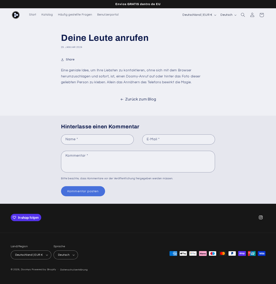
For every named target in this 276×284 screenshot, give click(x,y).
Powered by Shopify (44, 269)
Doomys (26, 269)
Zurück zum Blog (140, 99)
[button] (243, 15)
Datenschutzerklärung (74, 270)
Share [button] (70, 59)
